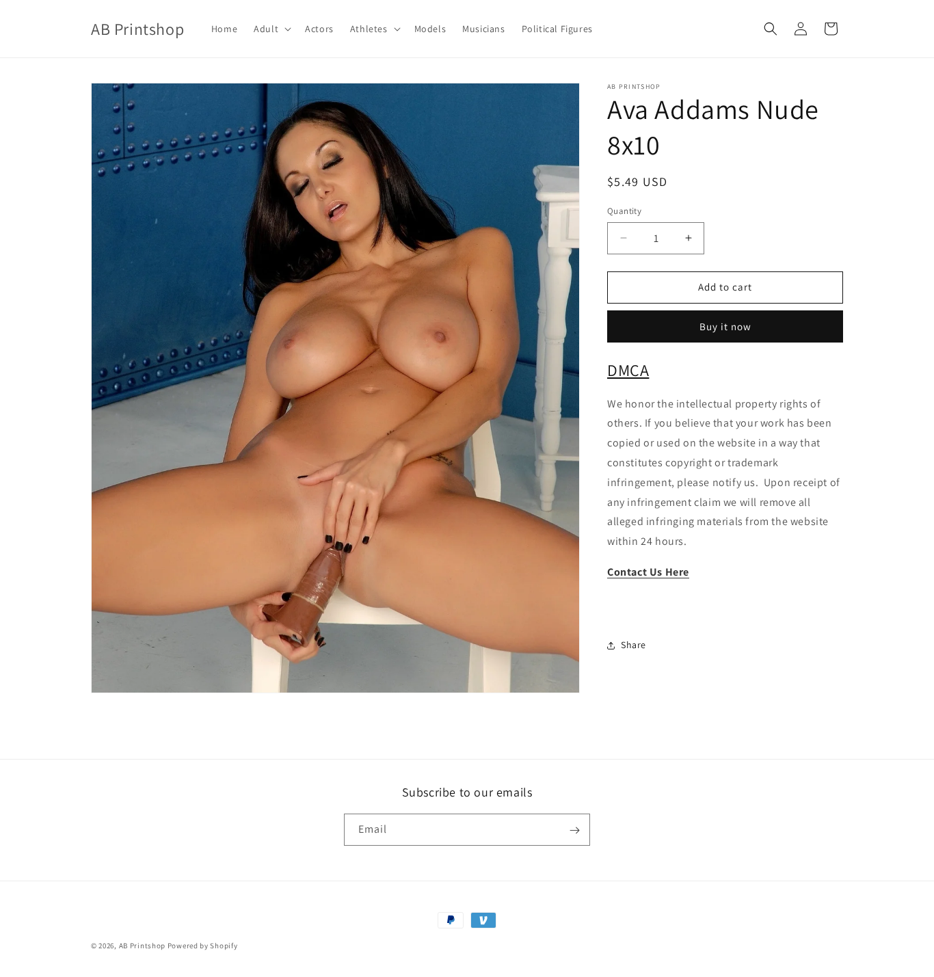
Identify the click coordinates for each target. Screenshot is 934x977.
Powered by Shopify (203, 945)
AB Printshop (142, 945)
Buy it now (725, 326)
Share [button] (633, 645)
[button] (271, 28)
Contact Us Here (648, 572)
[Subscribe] (574, 830)
